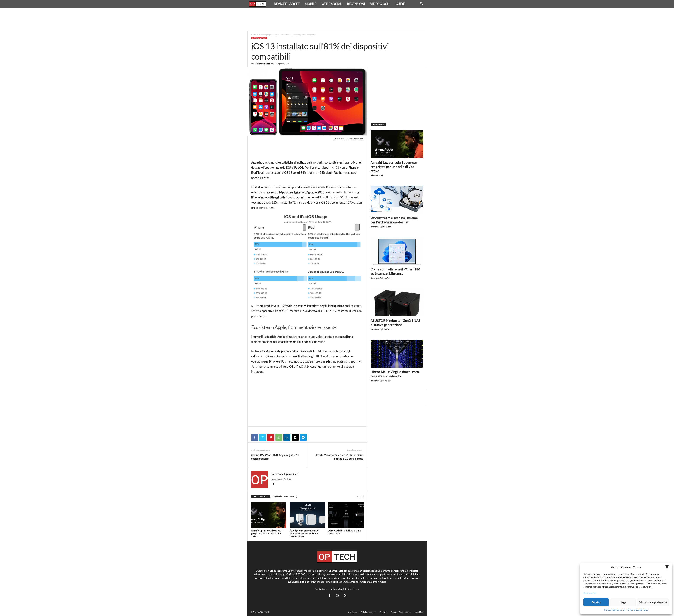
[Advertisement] (337, 19)
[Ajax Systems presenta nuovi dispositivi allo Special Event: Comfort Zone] (307, 515)
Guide (400, 4)
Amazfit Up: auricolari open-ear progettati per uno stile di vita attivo (266, 533)
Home (253, 35)
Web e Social (332, 4)
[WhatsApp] (278, 437)
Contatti (383, 612)
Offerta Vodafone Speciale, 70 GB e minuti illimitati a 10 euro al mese (339, 456)
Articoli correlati (261, 496)
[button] (667, 567)
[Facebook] (254, 437)
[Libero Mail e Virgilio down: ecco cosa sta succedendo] (397, 354)
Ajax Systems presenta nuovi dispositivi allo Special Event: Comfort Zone (304, 533)
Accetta (596, 602)
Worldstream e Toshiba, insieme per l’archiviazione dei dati (394, 220)
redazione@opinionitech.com (343, 589)
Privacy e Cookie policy (614, 609)
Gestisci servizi (590, 593)
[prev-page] (357, 496)
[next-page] (362, 496)
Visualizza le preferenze (653, 602)
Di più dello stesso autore (283, 496)
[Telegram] (303, 437)
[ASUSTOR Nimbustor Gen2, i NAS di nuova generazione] (397, 302)
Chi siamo (352, 612)
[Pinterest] (270, 437)
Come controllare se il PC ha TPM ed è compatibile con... (395, 271)
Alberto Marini (377, 175)
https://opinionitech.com (282, 479)
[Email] (295, 437)
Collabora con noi (368, 612)
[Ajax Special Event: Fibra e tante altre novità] (346, 515)
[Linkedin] (286, 437)
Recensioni (356, 4)
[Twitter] (262, 437)
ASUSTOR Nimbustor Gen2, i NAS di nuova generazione (395, 322)
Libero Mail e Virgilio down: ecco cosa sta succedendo (395, 374)
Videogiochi (380, 4)
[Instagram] (337, 595)
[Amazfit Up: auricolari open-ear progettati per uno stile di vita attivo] (268, 515)
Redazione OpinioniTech (263, 64)
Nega (623, 602)
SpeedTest (419, 612)
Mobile (310, 4)
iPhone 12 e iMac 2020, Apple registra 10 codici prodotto (275, 456)
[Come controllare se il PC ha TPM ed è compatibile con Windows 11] (397, 251)
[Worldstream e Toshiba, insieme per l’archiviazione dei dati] (397, 200)
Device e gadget (287, 4)
